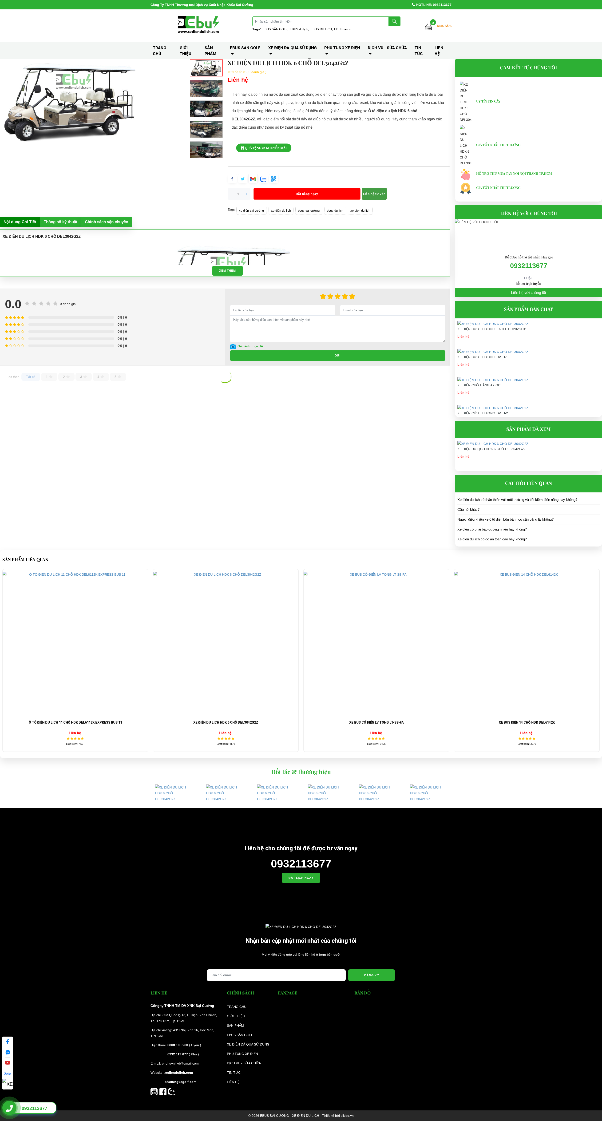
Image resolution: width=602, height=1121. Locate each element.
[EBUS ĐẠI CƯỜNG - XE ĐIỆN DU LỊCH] (199, 26)
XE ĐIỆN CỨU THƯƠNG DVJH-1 (482, 357)
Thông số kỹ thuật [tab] (60, 222)
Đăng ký (371, 975)
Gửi (338, 355)
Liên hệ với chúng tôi (528, 293)
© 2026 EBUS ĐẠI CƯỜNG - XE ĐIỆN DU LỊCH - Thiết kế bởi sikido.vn (301, 1115)
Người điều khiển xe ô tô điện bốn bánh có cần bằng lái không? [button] (505, 519)
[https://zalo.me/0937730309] (171, 1091)
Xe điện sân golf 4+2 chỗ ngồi (556, 722)
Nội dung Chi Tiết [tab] (20, 222)
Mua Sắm (444, 26)
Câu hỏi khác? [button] (468, 509)
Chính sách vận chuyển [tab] (106, 222)
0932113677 (528, 265)
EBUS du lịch (299, 29)
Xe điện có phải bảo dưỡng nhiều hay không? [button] (492, 529)
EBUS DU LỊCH (321, 29)
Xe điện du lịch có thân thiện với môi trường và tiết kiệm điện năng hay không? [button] (517, 500)
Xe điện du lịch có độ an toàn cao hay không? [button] (492, 539)
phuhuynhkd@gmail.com (180, 1063)
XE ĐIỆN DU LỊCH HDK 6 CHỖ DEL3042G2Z (491, 449)
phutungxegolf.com (180, 1082)
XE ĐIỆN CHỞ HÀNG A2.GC (478, 385)
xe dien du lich (360, 210)
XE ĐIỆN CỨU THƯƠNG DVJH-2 (482, 413)
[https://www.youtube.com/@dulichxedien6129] (154, 1091)
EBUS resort (342, 29)
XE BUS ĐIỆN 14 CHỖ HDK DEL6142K (406, 722)
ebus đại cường (309, 210)
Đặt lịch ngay (301, 877)
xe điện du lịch (281, 210)
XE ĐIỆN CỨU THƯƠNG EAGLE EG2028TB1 (492, 329)
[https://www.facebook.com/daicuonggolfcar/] (163, 1091)
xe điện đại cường (251, 210)
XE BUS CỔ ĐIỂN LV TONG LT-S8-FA (255, 722)
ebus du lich (335, 210)
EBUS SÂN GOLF (274, 29)
